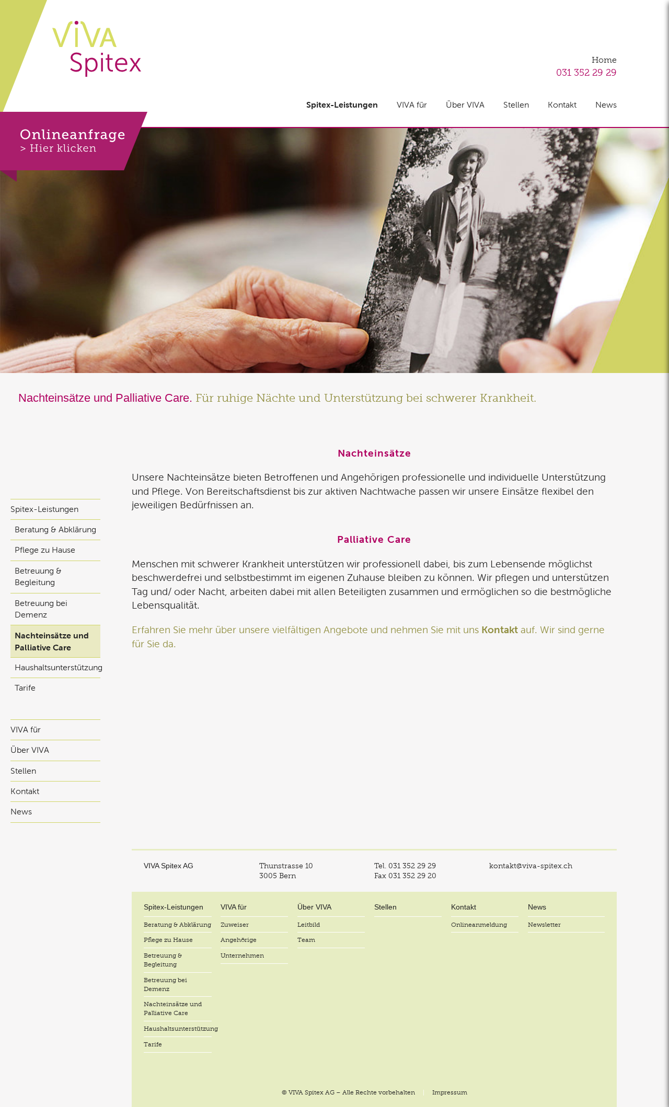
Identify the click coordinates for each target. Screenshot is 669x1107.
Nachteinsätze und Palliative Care (52, 641)
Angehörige (239, 939)
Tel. (405, 865)
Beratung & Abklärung (55, 529)
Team (306, 939)
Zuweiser (235, 924)
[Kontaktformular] (73, 147)
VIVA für (412, 104)
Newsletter (544, 924)
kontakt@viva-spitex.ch (530, 865)
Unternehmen (242, 955)
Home (604, 60)
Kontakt (562, 104)
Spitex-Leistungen (342, 104)
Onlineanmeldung (479, 924)
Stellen (516, 104)
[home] (96, 49)
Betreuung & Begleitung (38, 576)
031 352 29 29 (586, 72)
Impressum (449, 1092)
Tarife (25, 687)
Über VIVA (465, 104)
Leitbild (308, 924)
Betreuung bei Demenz (41, 609)
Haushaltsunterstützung (57, 667)
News (606, 104)
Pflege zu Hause (45, 549)
